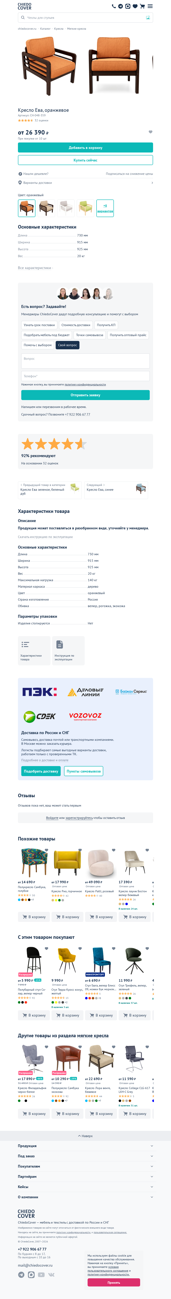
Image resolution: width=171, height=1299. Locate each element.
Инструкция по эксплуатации (64, 657)
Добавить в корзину (85, 147)
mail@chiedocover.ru (35, 1265)
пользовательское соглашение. (110, 1232)
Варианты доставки (37, 182)
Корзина (142, 6)
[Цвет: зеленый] (85, 208)
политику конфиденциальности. (109, 1274)
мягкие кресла (93, 1035)
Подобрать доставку (41, 771)
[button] (150, 6)
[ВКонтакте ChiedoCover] (51, 1274)
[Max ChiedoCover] (31, 1274)
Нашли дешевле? (35, 174)
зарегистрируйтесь (79, 818)
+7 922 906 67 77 (114, 6)
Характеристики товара (31, 657)
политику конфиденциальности (85, 384)
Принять (114, 1282)
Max (127, 6)
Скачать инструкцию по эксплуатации (45, 537)
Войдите (52, 818)
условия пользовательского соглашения (108, 1268)
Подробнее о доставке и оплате (44, 760)
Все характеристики (34, 268)
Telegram (120, 6)
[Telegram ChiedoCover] (21, 1274)
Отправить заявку (85, 395)
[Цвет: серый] (66, 208)
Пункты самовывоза (84, 771)
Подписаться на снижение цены (129, 174)
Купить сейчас (85, 160)
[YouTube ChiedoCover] (41, 1274)
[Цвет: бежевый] (46, 208)
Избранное (135, 6)
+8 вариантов (105, 208)
